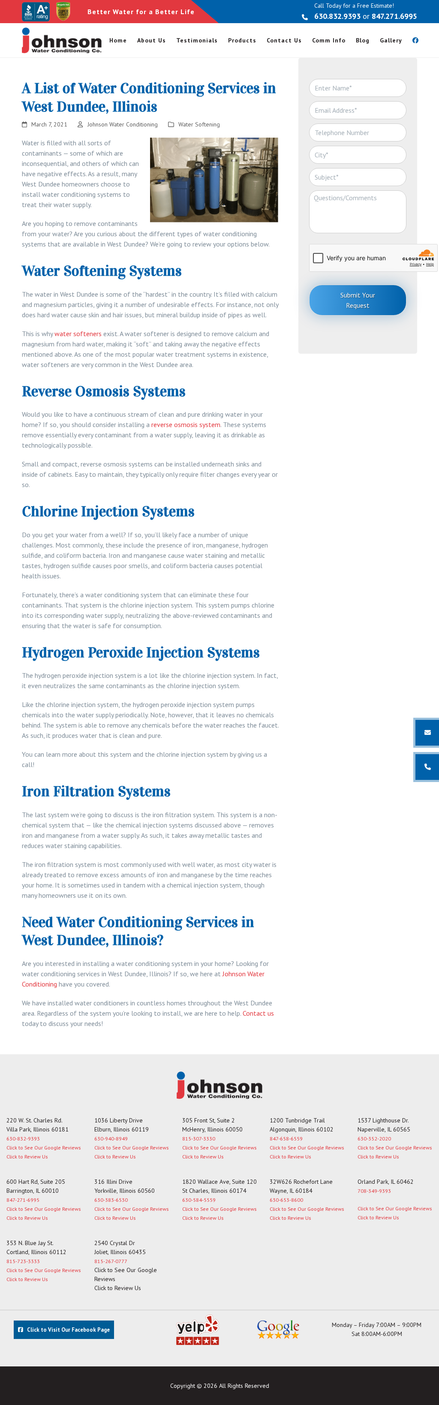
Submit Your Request (357, 300)
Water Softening (199, 124)
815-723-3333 (23, 1261)
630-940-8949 (111, 1138)
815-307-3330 (198, 1138)
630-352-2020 (374, 1138)
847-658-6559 (286, 1138)
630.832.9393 (337, 16)
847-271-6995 (22, 1200)
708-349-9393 (374, 1191)
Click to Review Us (27, 1156)
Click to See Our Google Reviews (43, 1147)
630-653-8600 (286, 1200)
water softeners (78, 333)
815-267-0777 (110, 1261)
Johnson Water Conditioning (122, 124)
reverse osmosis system (185, 424)
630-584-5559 (199, 1200)
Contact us (258, 1013)
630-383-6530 (111, 1200)
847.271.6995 (394, 16)
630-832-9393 (23, 1138)
